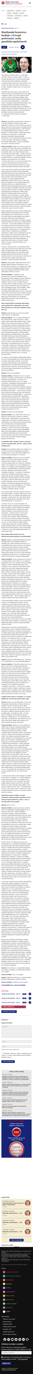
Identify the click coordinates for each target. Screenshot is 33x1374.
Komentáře (9, 1307)
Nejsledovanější (7, 1324)
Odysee (27, 1339)
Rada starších (10, 1299)
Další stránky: (5, 1316)
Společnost (10, 10)
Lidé (24, 10)
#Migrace (17, 52)
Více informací (23, 1359)
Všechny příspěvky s (14, 1006)
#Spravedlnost (5, 54)
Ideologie (10, 15)
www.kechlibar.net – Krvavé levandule (13, 985)
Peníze (25, 15)
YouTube (12, 1339)
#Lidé (13, 52)
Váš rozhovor (10, 1280)
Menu (30, 3)
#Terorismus (13, 54)
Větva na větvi (10, 1295)
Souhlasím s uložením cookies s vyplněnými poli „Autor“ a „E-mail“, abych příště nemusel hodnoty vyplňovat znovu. (16, 1055)
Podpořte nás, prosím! (9, 1011)
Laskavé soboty (10, 1292)
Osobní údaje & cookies (9, 1334)
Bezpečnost (18, 15)
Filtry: (3, 10)
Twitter (16, 1339)
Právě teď (8, 1284)
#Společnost (23, 52)
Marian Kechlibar (7, 28)
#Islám (9, 52)
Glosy (9, 13)
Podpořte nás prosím (9, 1319)
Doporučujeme (7, 1321)
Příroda (17, 18)
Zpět (5, 24)
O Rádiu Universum (8, 1332)
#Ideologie (4, 52)
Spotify (8, 1339)
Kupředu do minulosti (12, 1272)
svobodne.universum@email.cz (8, 1369)
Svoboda (9, 18)
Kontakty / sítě (7, 1329)
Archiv (8, 1311)
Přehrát (23, 47)
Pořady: (3, 1268)
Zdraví (22, 13)
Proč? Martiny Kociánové (13, 1276)
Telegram (23, 1339)
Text (24, 994)
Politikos (8, 1288)
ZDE (16, 1132)
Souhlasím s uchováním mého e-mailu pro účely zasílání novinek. (16, 1358)
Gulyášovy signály (11, 1303)
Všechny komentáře (16, 1240)
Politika (18, 10)
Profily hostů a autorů (9, 1326)
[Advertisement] (16, 1176)
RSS (19, 1339)
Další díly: (5, 991)
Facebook (4, 1339)
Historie (15, 13)
